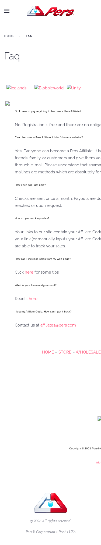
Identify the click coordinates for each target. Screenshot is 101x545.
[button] (6, 11)
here (29, 272)
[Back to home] (50, 11)
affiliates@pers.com (58, 325)
